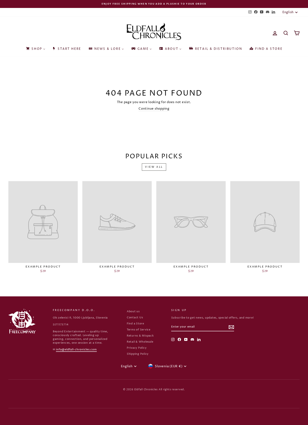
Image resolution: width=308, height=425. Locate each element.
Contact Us (135, 317)
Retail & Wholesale (140, 342)
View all (154, 167)
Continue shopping (154, 108)
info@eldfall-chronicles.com (76, 349)
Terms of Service (138, 330)
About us (133, 311)
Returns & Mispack (140, 336)
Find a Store (135, 323)
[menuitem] (35, 47)
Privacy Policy (137, 348)
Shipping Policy (138, 354)
